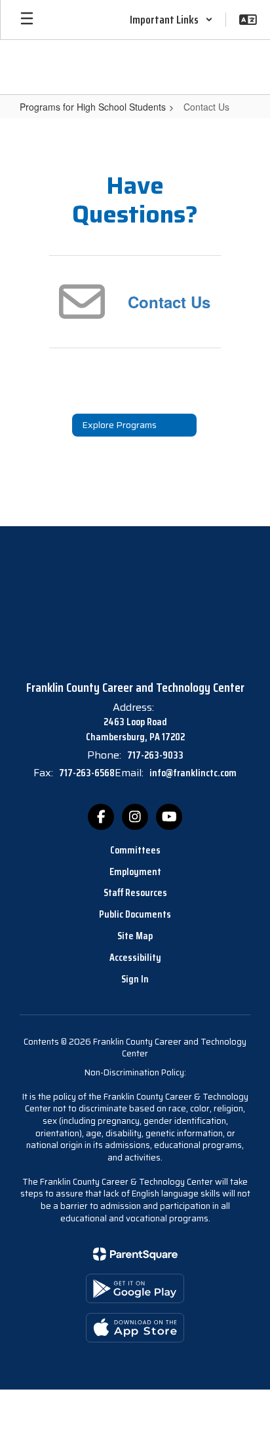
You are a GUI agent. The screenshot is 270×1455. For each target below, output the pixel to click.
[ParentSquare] (135, 1254)
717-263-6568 (87, 772)
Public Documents (135, 914)
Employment (135, 871)
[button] (171, 19)
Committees (135, 850)
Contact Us (169, 302)
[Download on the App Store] (135, 1327)
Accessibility (135, 957)
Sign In (135, 979)
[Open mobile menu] (27, 19)
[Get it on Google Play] (135, 1288)
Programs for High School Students (93, 106)
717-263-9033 (155, 755)
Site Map (135, 935)
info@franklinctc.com (193, 772)
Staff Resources (135, 892)
